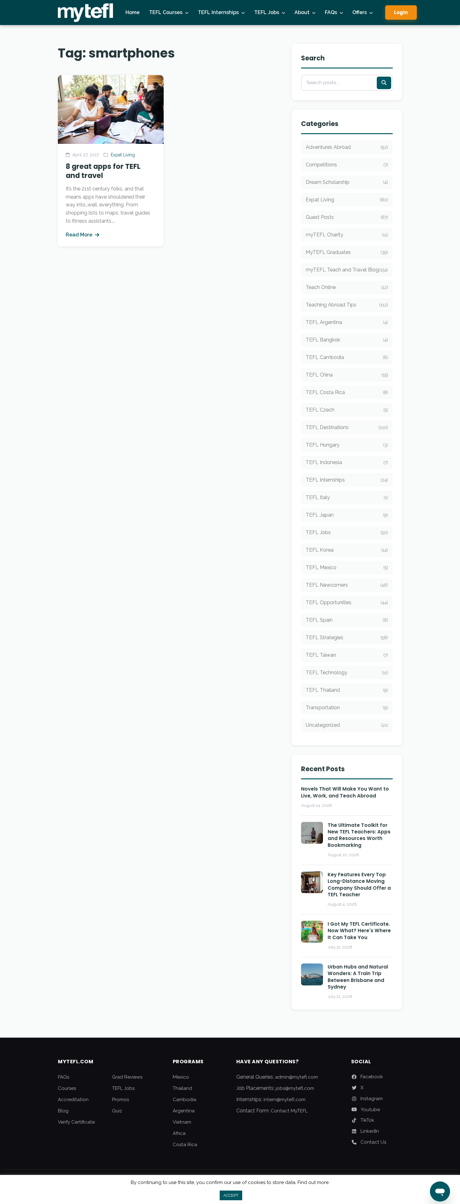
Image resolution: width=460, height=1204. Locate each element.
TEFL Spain (347, 620)
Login (401, 12)
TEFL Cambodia (347, 357)
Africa (179, 1133)
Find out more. (314, 1182)
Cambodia (184, 1099)
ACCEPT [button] (230, 1195)
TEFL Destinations (347, 427)
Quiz (117, 1111)
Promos (120, 1099)
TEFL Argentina (347, 322)
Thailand (182, 1088)
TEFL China (347, 375)
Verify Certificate (76, 1122)
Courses (67, 1088)
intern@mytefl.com (284, 1099)
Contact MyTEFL (289, 1111)
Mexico (181, 1077)
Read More (79, 235)
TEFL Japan (347, 515)
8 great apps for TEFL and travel (103, 170)
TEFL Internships (218, 12)
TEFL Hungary (347, 445)
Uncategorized (347, 725)
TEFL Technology (347, 672)
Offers (359, 12)
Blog (63, 1111)
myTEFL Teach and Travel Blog (347, 270)
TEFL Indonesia (347, 462)
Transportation (347, 708)
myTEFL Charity (347, 235)
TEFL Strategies (347, 637)
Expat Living (123, 154)
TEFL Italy (347, 497)
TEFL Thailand (347, 690)
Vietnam (182, 1122)
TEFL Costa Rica (347, 392)
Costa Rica (185, 1144)
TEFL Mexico (347, 567)
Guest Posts (347, 217)
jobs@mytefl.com (295, 1088)
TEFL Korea (347, 550)
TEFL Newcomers (347, 585)
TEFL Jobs (266, 12)
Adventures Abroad (347, 147)
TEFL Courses (165, 12)
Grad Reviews (127, 1077)
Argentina (184, 1111)
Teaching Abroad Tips (347, 305)
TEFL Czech (347, 410)
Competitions (347, 165)
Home (132, 12)
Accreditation (73, 1099)
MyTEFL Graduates (347, 252)
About (301, 12)
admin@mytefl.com (296, 1077)
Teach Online (347, 287)
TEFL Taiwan (347, 655)
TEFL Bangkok (347, 340)
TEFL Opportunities (347, 602)
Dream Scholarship (347, 182)
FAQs (331, 12)
